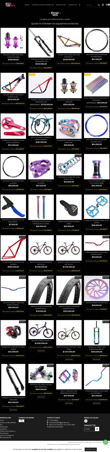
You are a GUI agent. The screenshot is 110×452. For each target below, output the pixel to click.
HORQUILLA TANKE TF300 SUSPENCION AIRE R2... (96, 348)
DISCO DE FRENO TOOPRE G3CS (97, 302)
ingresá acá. (84, 444)
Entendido (91, 449)
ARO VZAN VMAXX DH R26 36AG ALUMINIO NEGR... (96, 55)
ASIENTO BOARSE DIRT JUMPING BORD (69, 223)
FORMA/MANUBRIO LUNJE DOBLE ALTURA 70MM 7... (96, 253)
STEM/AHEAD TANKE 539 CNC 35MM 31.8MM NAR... (69, 141)
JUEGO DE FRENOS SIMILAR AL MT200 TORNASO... (41, 138)
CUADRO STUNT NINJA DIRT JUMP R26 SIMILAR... (69, 56)
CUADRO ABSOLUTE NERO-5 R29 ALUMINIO (13, 263)
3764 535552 (53, 420)
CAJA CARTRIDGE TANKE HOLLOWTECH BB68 (96, 182)
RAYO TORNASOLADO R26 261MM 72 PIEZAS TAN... (97, 99)
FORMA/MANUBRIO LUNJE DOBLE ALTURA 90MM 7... (96, 392)
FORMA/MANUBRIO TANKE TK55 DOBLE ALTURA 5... (13, 304)
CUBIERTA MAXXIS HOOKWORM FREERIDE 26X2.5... (41, 307)
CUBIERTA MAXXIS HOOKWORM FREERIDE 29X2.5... (68, 307)
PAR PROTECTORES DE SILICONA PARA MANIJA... (13, 221)
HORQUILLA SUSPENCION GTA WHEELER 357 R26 (41, 60)
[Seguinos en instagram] (85, 421)
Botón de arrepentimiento (100, 444)
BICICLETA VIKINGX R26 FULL (41, 340)
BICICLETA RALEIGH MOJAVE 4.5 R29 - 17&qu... (69, 348)
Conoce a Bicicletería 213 (43, 5)
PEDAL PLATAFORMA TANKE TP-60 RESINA (96, 221)
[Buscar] (98, 5)
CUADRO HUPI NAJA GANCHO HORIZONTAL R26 (41, 101)
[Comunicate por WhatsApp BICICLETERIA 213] (105, 442)
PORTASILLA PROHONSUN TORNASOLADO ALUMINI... (41, 223)
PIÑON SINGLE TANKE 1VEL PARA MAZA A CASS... (69, 178)
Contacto (72, 5)
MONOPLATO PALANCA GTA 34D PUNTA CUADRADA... (13, 141)
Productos (61, 5)
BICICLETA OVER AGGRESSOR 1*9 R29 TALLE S (69, 263)
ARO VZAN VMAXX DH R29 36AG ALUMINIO (13, 182)
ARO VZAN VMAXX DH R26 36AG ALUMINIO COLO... (96, 141)
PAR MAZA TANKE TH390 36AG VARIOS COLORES (13, 56)
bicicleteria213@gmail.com (59, 423)
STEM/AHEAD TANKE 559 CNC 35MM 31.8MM (13, 348)
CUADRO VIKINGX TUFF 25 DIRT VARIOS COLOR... (13, 96)
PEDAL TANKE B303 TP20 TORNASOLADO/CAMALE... (69, 392)
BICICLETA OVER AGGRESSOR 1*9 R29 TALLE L (41, 263)
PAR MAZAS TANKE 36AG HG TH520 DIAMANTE (68, 101)
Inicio (27, 5)
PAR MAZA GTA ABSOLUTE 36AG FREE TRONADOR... (41, 386)
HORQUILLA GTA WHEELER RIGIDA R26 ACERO (13, 399)
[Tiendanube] (10, 443)
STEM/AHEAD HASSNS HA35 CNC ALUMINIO (41, 182)
